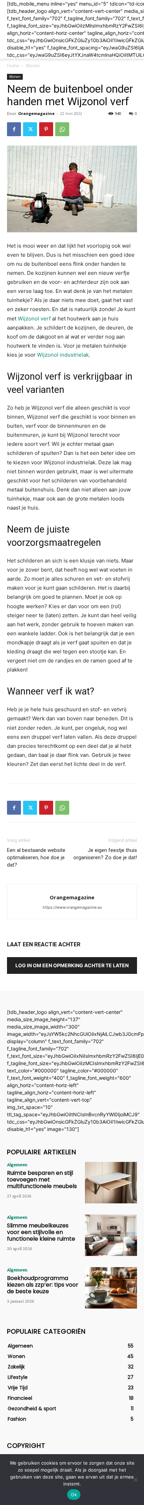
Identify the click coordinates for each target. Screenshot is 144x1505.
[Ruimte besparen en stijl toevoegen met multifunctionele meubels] (111, 1182)
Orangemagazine (36, 113)
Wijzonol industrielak (63, 354)
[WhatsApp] (62, 129)
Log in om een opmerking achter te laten (72, 965)
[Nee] (135, 1479)
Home (13, 66)
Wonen (33, 66)
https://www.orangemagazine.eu (72, 907)
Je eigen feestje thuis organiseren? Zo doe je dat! (105, 854)
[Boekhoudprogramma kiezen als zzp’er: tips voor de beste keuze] (111, 1288)
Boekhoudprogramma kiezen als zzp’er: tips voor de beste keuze (42, 1284)
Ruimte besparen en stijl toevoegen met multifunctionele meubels (42, 1179)
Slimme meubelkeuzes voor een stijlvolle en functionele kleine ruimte (41, 1232)
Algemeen (17, 1164)
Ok (74, 1494)
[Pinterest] (46, 129)
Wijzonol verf (34, 318)
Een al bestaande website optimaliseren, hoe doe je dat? (36, 857)
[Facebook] (14, 129)
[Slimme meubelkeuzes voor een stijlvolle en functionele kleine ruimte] (111, 1235)
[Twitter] (30, 129)
